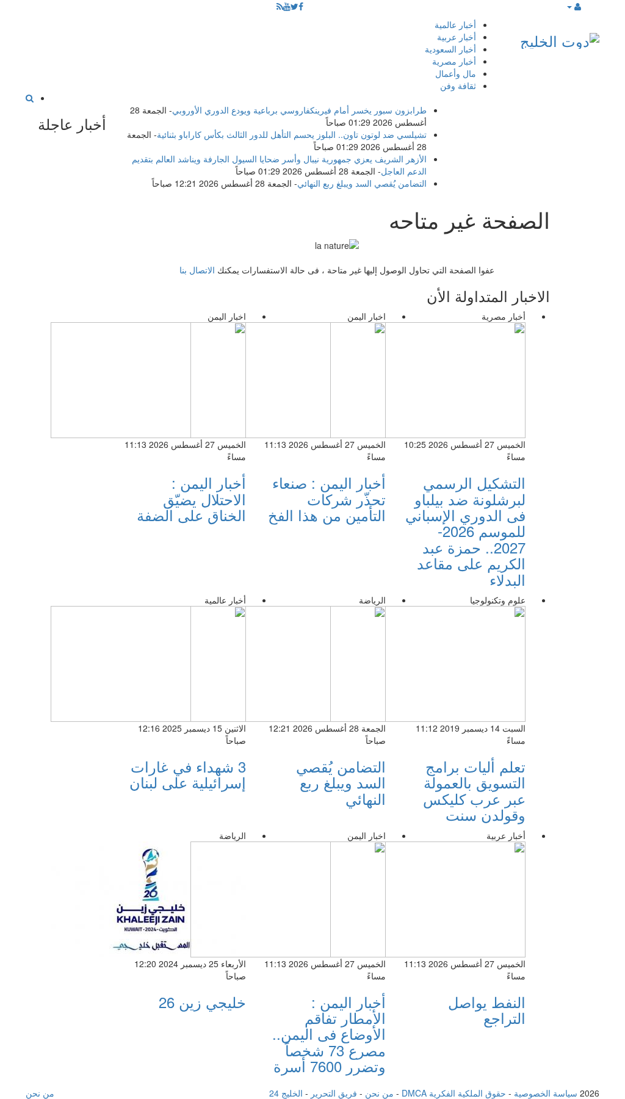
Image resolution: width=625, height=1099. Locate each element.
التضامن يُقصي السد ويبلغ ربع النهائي (362, 183)
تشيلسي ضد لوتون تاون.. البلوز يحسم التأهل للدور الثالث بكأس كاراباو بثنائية (292, 134)
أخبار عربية (456, 37)
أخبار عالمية (455, 24)
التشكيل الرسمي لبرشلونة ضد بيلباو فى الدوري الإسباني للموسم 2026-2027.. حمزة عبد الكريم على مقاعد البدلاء (465, 530)
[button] (573, 6)
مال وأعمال (455, 73)
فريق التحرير (334, 1093)
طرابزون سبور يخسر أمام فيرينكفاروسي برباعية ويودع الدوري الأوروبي (299, 110)
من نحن (379, 1093)
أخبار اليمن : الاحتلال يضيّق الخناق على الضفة (191, 498)
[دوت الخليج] (559, 38)
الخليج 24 (286, 1093)
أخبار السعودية (450, 49)
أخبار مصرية (454, 61)
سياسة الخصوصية (545, 1093)
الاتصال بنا (197, 270)
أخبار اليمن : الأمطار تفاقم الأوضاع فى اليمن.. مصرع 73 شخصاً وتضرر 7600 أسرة (329, 1034)
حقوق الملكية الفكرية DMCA (454, 1093)
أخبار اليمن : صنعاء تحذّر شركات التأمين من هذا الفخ (327, 498)
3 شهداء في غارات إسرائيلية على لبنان (187, 774)
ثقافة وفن (458, 85)
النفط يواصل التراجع (487, 1009)
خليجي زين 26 (202, 1001)
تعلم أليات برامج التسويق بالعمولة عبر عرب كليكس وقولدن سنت (474, 790)
